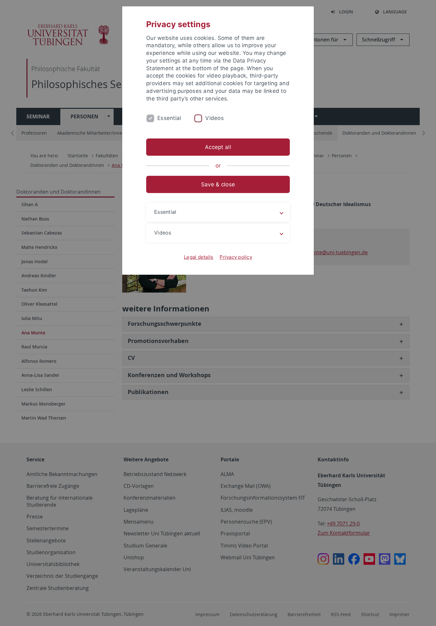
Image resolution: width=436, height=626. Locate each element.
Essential (169, 118)
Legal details (198, 257)
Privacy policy (236, 257)
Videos (214, 118)
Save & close (218, 184)
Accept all (218, 147)
